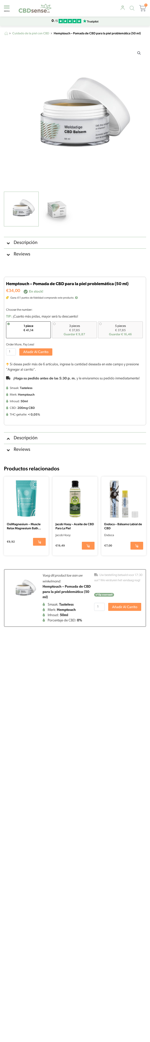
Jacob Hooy (63, 535)
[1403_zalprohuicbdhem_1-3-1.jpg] (23, 589)
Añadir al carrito (35, 352)
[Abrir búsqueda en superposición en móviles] (133, 9)
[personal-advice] (123, 8)
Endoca (109, 535)
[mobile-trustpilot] (90, 21)
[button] (139, 53)
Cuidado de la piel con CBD (30, 33)
